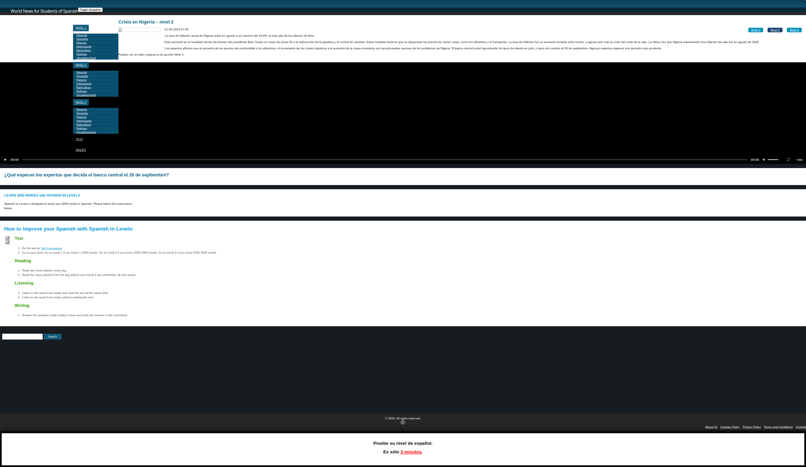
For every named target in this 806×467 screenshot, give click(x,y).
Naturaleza (83, 50)
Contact (801, 427)
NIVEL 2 (81, 65)
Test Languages (51, 248)
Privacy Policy (752, 427)
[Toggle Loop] (788, 160)
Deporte (81, 35)
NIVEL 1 (81, 28)
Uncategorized (86, 58)
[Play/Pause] (5, 160)
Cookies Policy (730, 427)
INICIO (80, 17)
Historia (81, 42)
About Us (711, 427)
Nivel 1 (755, 30)
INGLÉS (81, 150)
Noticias (81, 54)
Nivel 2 (775, 30)
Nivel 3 (794, 30)
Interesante (84, 46)
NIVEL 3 (81, 102)
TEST (79, 139)
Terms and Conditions (778, 427)
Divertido (82, 39)
